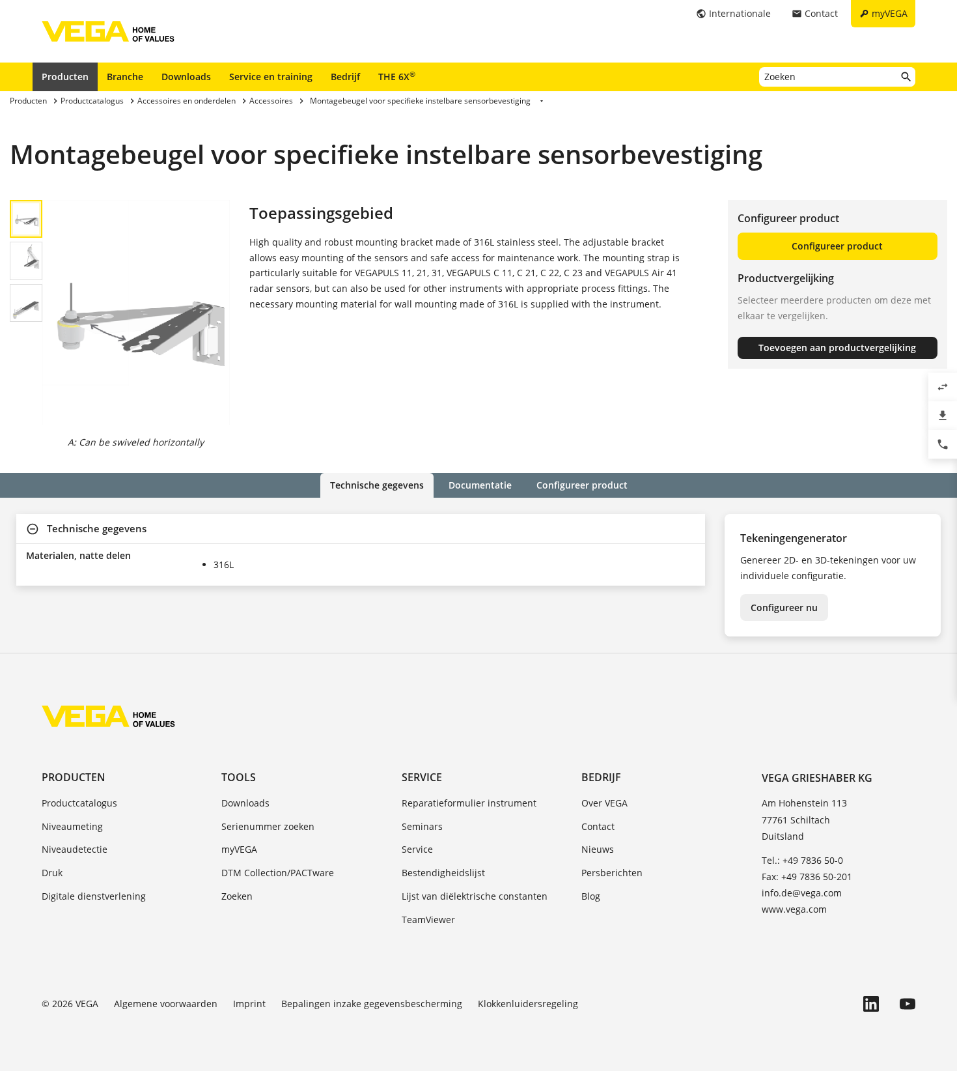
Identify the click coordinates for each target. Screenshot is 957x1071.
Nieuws (597, 849)
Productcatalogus (79, 803)
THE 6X (396, 76)
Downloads (186, 76)
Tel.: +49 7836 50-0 (802, 860)
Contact (598, 826)
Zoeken (237, 896)
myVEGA (239, 849)
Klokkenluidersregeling (528, 1003)
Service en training (270, 76)
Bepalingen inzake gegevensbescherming (371, 1003)
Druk (52, 872)
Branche (125, 76)
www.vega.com (794, 909)
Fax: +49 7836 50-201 (807, 876)
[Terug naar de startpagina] (108, 716)
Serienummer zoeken (267, 826)
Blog (590, 896)
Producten (65, 76)
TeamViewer (428, 919)
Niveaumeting (72, 826)
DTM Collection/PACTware (277, 872)
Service (422, 777)
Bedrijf (345, 76)
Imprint (249, 1003)
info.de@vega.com (802, 893)
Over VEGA (604, 803)
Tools (238, 777)
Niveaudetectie (74, 849)
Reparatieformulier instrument (469, 803)
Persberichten (612, 872)
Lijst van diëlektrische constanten (475, 896)
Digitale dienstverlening (94, 896)
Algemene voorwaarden (165, 1003)
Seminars (422, 826)
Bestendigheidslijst (443, 872)
